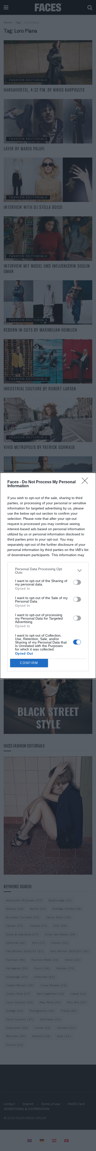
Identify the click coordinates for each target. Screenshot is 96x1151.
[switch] (77, 582)
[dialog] (48, 576)
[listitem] (48, 570)
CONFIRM (29, 663)
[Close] (86, 482)
